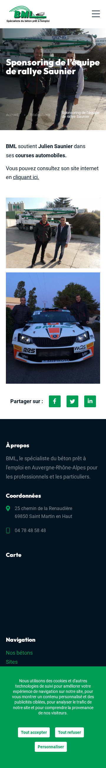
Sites (12, 662)
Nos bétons (19, 653)
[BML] (28, 14)
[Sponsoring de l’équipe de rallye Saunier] (90, 401)
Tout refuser (69, 732)
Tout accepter (34, 732)
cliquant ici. (26, 177)
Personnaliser (51, 746)
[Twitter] (72, 401)
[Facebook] (55, 401)
